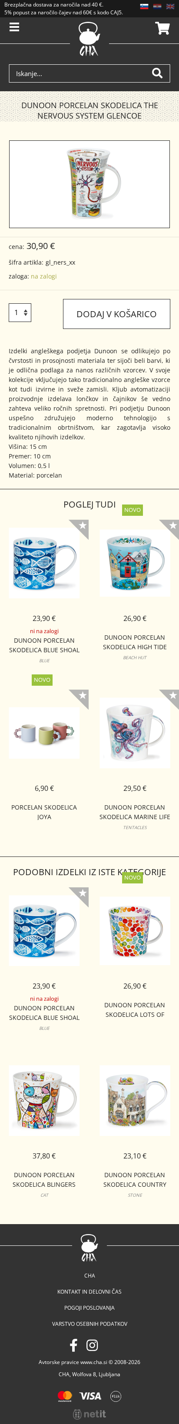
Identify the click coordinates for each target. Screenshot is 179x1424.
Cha (89, 1275)
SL (144, 6)
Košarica (161, 28)
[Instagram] (92, 1345)
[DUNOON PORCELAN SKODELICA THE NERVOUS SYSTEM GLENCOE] (89, 184)
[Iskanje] (160, 73)
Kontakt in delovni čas (89, 1291)
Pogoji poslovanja (89, 1307)
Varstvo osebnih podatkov (89, 1324)
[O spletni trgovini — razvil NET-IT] (89, 1414)
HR (157, 6)
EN (170, 6)
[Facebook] (74, 1345)
